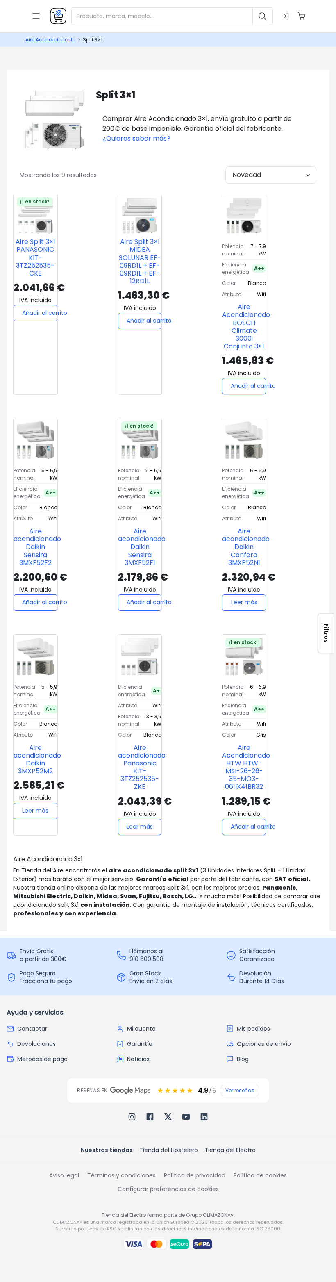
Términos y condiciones (121, 1175)
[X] (168, 1116)
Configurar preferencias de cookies (168, 1189)
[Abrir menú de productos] (36, 16)
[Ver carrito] (301, 16)
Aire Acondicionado (50, 39)
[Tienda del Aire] (58, 16)
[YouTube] (186, 1116)
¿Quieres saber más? (136, 138)
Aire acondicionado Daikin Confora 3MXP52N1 (246, 546)
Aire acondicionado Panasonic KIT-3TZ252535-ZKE (142, 767)
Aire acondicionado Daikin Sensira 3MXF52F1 (142, 546)
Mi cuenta (141, 1029)
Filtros (326, 633)
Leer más (244, 602)
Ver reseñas (239, 1090)
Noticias (138, 1059)
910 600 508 (146, 959)
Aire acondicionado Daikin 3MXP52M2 (37, 759)
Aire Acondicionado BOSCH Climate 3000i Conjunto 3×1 (246, 326)
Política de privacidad (194, 1175)
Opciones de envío (264, 1044)
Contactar (32, 1029)
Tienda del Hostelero (168, 1150)
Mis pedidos (253, 1029)
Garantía (139, 1044)
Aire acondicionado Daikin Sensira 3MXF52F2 (37, 546)
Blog (243, 1059)
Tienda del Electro (230, 1150)
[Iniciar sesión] (285, 16)
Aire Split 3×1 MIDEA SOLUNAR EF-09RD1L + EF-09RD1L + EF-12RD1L (140, 261)
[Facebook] (150, 1116)
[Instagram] (132, 1116)
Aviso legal (64, 1175)
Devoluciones (36, 1044)
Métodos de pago (42, 1059)
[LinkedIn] (204, 1116)
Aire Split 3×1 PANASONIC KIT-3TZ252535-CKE (35, 257)
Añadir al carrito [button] (39, 313)
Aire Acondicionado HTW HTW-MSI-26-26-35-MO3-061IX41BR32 (246, 767)
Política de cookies (260, 1175)
